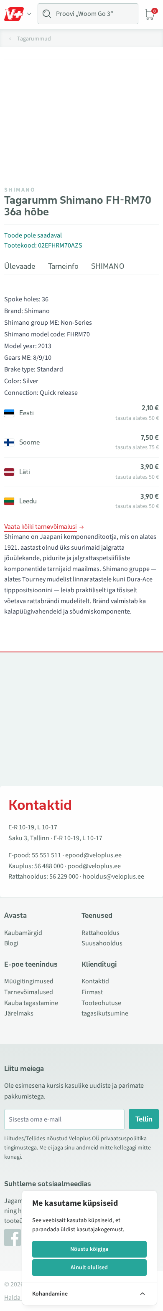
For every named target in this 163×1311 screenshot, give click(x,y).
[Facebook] (12, 1237)
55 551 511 (46, 855)
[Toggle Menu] (18, 14)
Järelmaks (18, 1013)
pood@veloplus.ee (94, 866)
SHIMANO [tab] (107, 266)
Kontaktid (95, 981)
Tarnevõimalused (28, 992)
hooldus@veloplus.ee (113, 876)
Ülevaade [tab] (20, 266)
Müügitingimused (28, 981)
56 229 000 (64, 876)
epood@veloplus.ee (93, 855)
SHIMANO (20, 190)
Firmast (92, 992)
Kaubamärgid (23, 932)
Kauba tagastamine (31, 1003)
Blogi (11, 943)
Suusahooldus (102, 943)
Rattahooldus (101, 932)
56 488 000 (49, 866)
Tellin (144, 1119)
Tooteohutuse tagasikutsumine (105, 1008)
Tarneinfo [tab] (63, 266)
